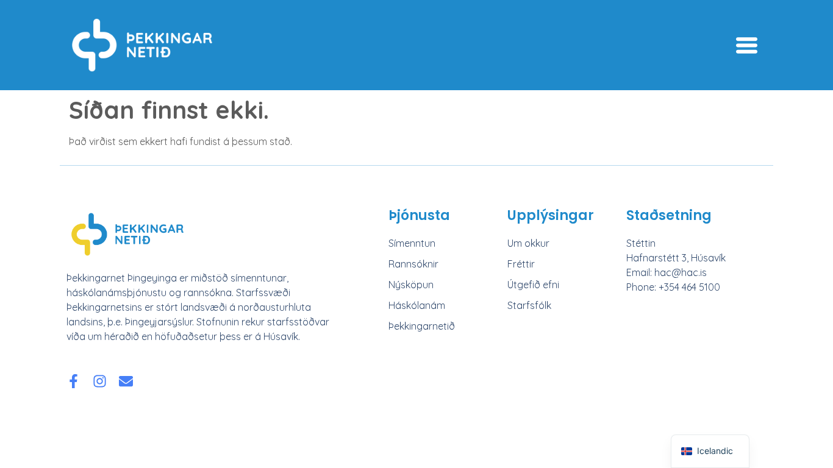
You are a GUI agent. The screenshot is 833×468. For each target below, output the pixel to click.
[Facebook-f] (73, 381)
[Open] (746, 45)
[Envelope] (126, 381)
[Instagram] (100, 381)
